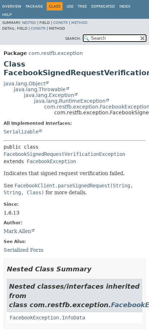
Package (34, 6)
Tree (82, 6)
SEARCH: (73, 39)
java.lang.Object (24, 83)
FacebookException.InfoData (47, 318)
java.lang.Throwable (40, 89)
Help (7, 15)
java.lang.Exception (49, 95)
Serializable (21, 132)
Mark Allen (17, 231)
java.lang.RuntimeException (70, 101)
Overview (11, 6)
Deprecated (103, 6)
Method (79, 23)
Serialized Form (23, 250)
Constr (60, 23)
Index (125, 6)
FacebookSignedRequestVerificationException (64, 154)
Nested (29, 23)
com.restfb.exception (56, 53)
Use (70, 6)
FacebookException (51, 161)
